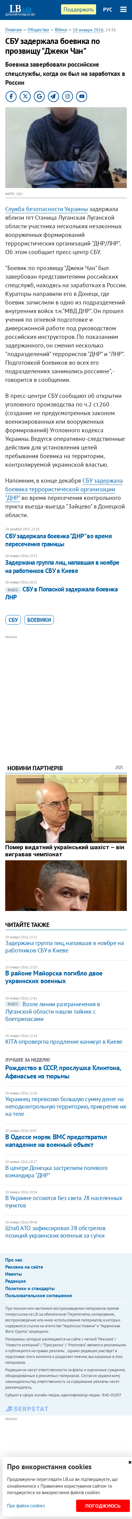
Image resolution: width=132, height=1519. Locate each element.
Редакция (15, 1281)
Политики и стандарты (30, 1288)
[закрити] (129, 1462)
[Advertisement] (66, 691)
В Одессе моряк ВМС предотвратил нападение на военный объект (56, 1140)
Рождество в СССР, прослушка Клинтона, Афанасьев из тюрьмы (63, 1071)
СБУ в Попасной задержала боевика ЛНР (61, 593)
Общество (38, 29)
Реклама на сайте (24, 1267)
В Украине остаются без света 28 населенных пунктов (63, 1201)
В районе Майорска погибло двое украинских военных (54, 977)
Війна (61, 29)
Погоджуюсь (103, 1506)
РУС (107, 9)
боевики (39, 619)
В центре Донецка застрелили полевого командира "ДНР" (56, 1171)
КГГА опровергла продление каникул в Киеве (63, 1042)
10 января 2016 (88, 30)
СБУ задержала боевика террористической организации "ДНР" (64, 489)
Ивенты (13, 1274)
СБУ (13, 619)
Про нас (13, 1260)
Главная (13, 29)
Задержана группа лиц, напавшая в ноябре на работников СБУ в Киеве (62, 566)
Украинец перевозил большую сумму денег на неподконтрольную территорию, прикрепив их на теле (65, 1106)
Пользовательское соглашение (38, 1295)
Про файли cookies (26, 1506)
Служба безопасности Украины (46, 209)
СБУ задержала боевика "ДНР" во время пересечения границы (58, 540)
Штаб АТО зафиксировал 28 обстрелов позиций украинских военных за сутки (55, 1231)
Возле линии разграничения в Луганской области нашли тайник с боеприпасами (52, 1011)
